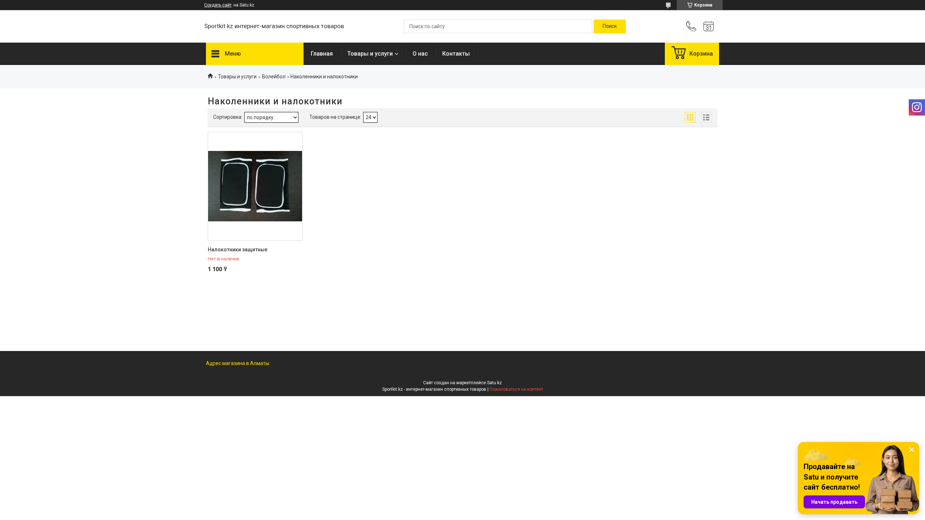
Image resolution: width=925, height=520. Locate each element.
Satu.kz (494, 382)
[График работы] (709, 26)
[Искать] (610, 26)
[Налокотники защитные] (255, 186)
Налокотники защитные (237, 249)
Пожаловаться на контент (516, 389)
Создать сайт (218, 5)
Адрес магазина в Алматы (237, 363)
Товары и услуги (370, 53)
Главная (322, 53)
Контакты (456, 53)
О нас (420, 53)
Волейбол (273, 76)
